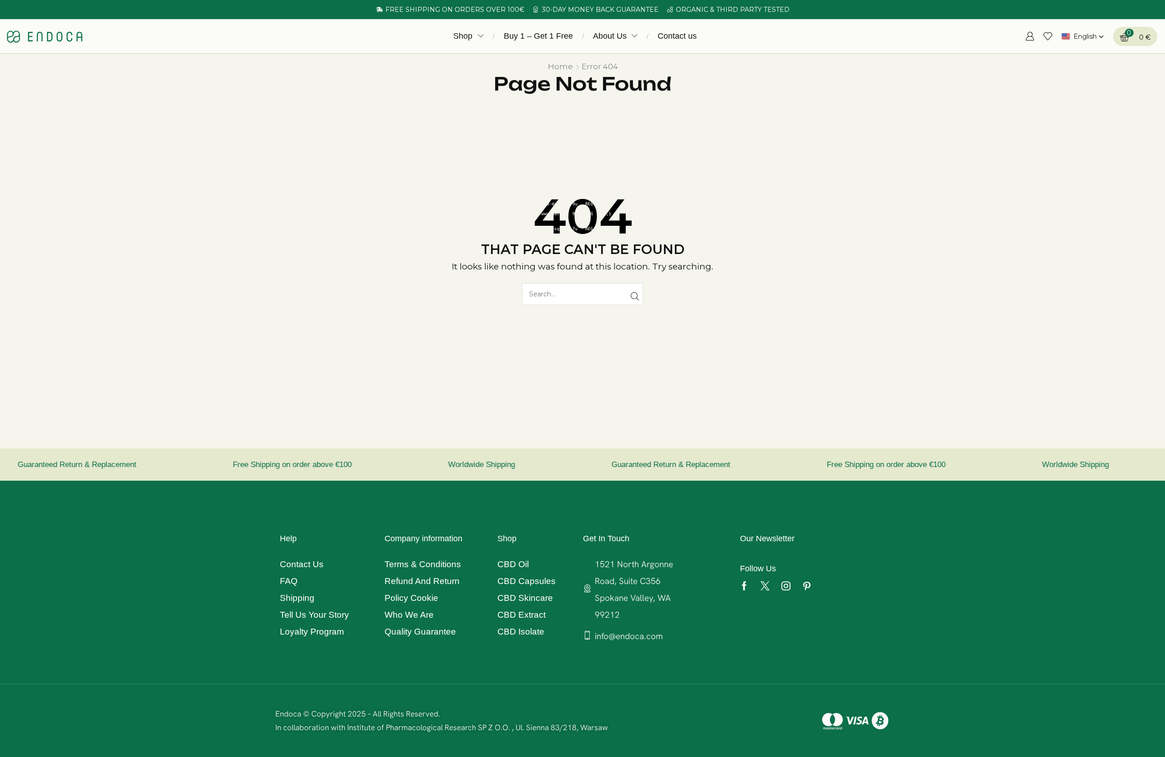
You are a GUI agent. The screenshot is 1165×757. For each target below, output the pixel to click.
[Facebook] (744, 585)
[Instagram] (785, 585)
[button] (708, 34)
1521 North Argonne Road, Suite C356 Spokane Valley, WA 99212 (634, 589)
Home (560, 66)
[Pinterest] (806, 585)
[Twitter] (765, 585)
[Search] (634, 296)
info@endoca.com (629, 636)
